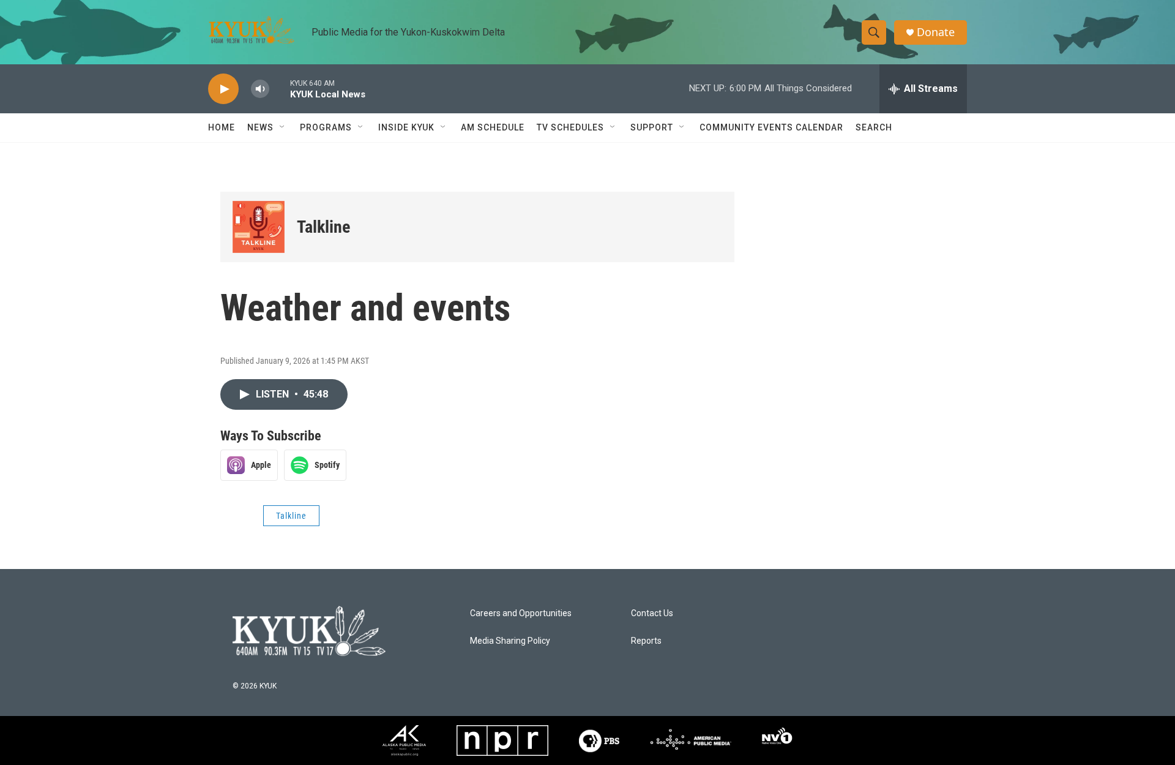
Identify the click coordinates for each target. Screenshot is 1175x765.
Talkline (323, 227)
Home (221, 127)
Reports (646, 641)
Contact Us (652, 613)
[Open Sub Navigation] (283, 127)
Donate (936, 32)
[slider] (280, 88)
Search (874, 127)
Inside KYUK (406, 127)
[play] (223, 89)
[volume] (260, 89)
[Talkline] (259, 227)
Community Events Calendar (771, 127)
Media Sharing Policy (510, 641)
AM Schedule (492, 127)
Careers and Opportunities (521, 613)
